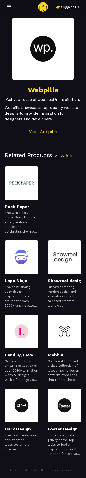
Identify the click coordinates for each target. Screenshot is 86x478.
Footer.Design (63, 428)
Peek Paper (17, 206)
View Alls (64, 155)
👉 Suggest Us (67, 7)
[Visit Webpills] (43, 49)
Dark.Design (18, 428)
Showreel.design (66, 280)
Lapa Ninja (16, 280)
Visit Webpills (43, 131)
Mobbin (55, 354)
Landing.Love (19, 354)
